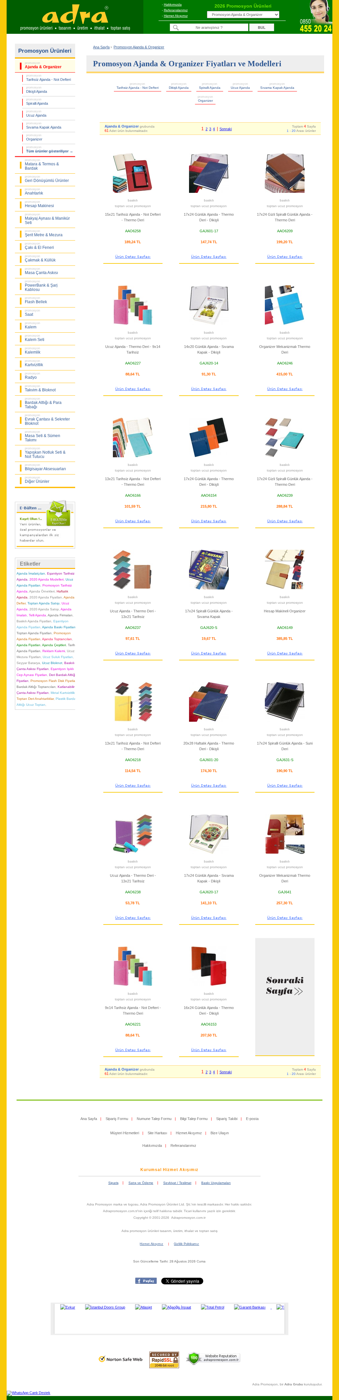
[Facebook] (146, 1282)
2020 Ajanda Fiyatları (45, 597)
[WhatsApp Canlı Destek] (28, 1393)
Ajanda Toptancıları (57, 639)
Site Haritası (157, 1133)
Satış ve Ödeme (140, 1183)
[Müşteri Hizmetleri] (315, 32)
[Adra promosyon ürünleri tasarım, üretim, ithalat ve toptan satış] (75, 32)
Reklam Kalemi (53, 651)
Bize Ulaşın (220, 1133)
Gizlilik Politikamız (186, 1244)
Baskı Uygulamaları (216, 1183)
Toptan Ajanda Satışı (43, 603)
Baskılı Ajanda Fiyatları (34, 621)
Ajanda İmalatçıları (31, 573)
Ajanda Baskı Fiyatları (58, 627)
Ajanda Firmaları (60, 615)
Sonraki (225, 129)
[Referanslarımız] (168, 1319)
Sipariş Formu (117, 1119)
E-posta (252, 1119)
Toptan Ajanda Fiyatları (34, 633)
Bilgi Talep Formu (194, 1119)
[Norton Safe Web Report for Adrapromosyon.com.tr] (121, 1364)
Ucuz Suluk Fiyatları (58, 657)
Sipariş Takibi (226, 1119)
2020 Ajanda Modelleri (46, 579)
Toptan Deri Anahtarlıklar (35, 698)
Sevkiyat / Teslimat (177, 1183)
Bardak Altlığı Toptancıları (36, 687)
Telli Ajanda (37, 615)
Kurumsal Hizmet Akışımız (169, 1169)
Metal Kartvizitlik (63, 693)
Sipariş (113, 1183)
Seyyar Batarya (28, 663)
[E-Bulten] (45, 547)
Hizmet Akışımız (176, 16)
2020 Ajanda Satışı (44, 609)
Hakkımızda (173, 4)
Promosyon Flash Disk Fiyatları (53, 681)
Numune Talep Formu (154, 1119)
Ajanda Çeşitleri (54, 645)
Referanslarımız (176, 10)
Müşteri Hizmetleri (124, 1133)
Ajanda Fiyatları (28, 645)
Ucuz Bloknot (52, 663)
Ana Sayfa (101, 47)
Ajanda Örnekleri (42, 591)
